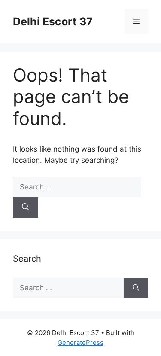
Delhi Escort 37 (53, 21)
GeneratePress (80, 342)
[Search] (25, 207)
